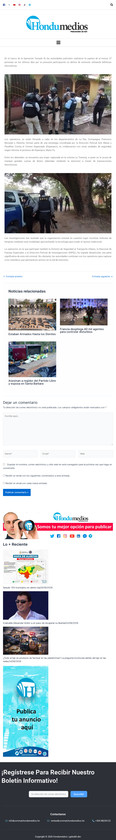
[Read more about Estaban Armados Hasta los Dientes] (32, 314)
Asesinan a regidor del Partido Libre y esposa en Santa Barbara (32, 382)
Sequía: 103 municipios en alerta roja (21, 587)
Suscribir (79, 794)
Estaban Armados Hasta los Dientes (32, 334)
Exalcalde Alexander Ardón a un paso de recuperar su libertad (34, 623)
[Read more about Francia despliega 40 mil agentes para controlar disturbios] (84, 312)
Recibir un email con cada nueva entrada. (26, 483)
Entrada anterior (13, 276)
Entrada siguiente (102, 276)
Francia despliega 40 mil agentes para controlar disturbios (82, 330)
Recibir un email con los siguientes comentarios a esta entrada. (38, 475)
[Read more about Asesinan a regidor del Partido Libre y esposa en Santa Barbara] (32, 359)
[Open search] (111, 4)
